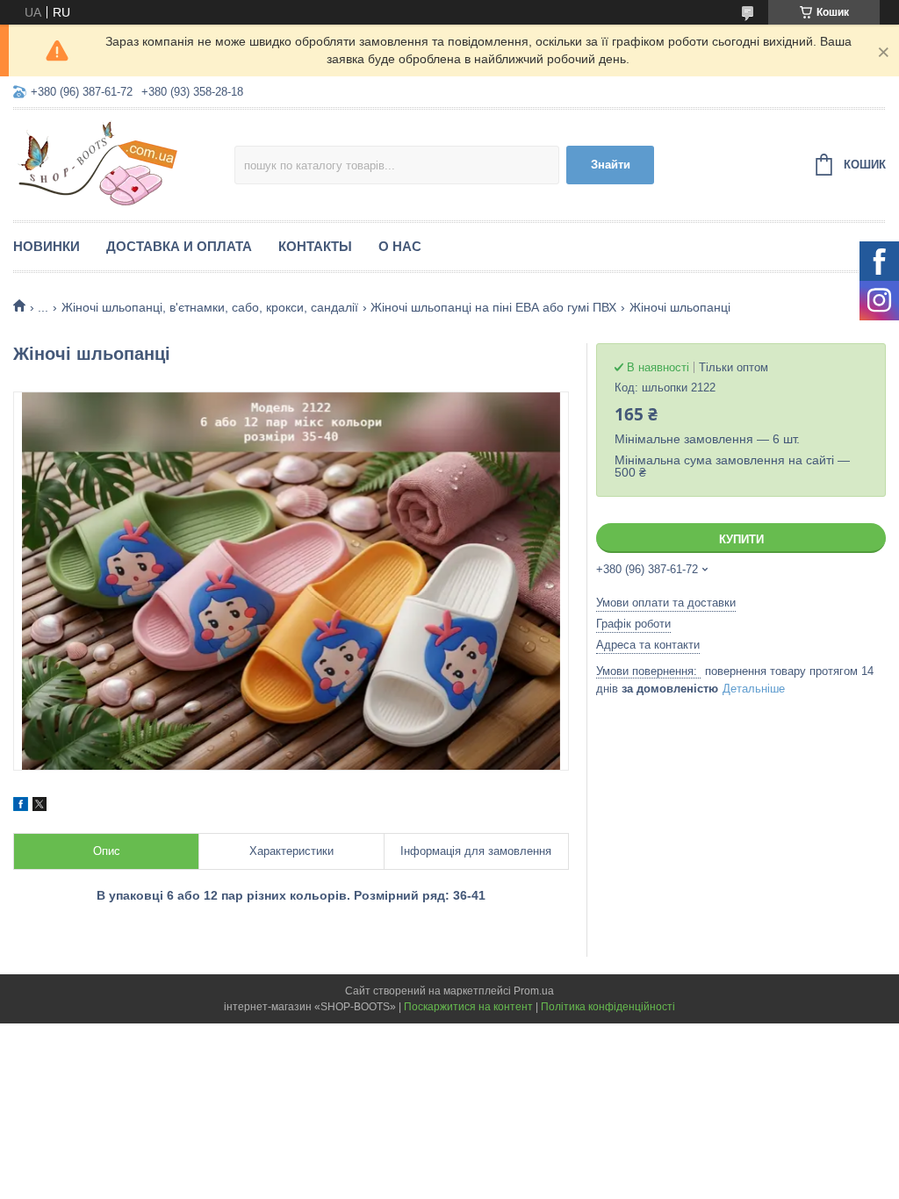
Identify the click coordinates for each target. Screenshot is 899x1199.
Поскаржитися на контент (468, 1007)
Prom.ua (534, 991)
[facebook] (20, 807)
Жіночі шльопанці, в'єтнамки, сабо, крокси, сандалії (209, 307)
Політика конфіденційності (608, 1007)
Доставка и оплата (179, 246)
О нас (399, 246)
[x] (39, 807)
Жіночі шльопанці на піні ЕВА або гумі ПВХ (493, 307)
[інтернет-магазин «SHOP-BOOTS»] (123, 162)
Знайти (610, 164)
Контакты (315, 246)
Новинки (46, 246)
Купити (741, 539)
